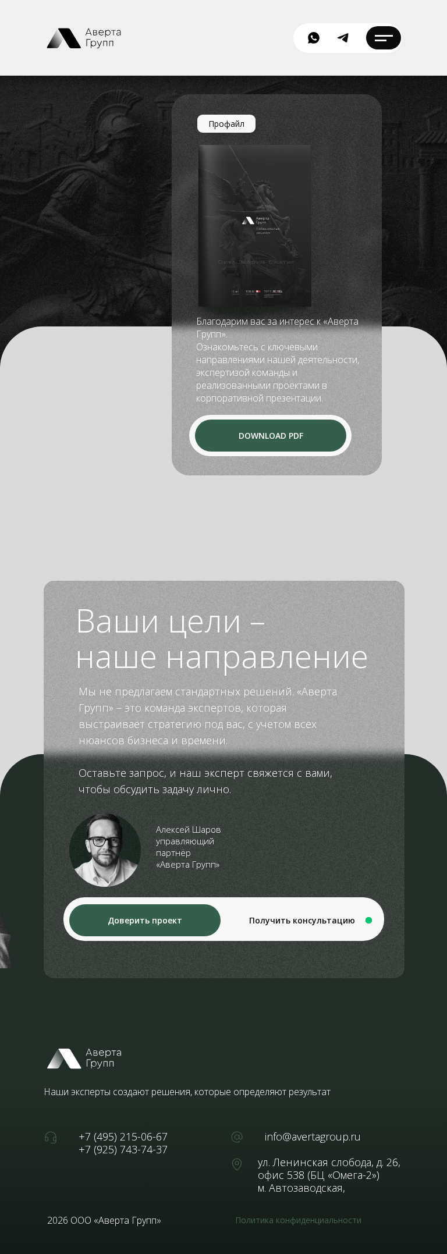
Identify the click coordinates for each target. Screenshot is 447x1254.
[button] (145, 920)
